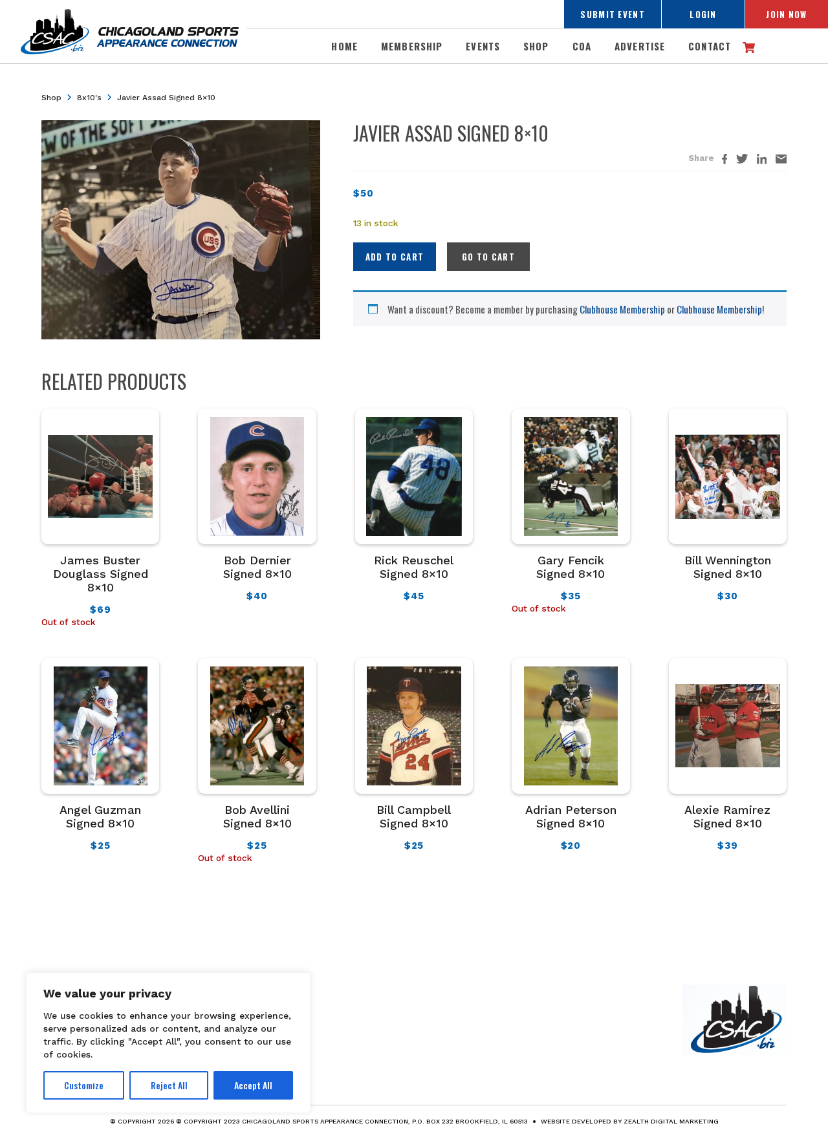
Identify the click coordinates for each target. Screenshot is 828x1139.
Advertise (640, 46)
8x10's (89, 97)
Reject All (169, 1085)
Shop (536, 46)
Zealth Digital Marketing (671, 1121)
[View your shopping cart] (749, 45)
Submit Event (612, 14)
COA (581, 46)
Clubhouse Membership (622, 309)
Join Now (786, 14)
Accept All (253, 1085)
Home (344, 46)
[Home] (734, 1017)
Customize (84, 1085)
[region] (168, 1042)
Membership (411, 46)
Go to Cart (488, 256)
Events (483, 46)
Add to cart (394, 256)
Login (703, 14)
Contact (709, 46)
